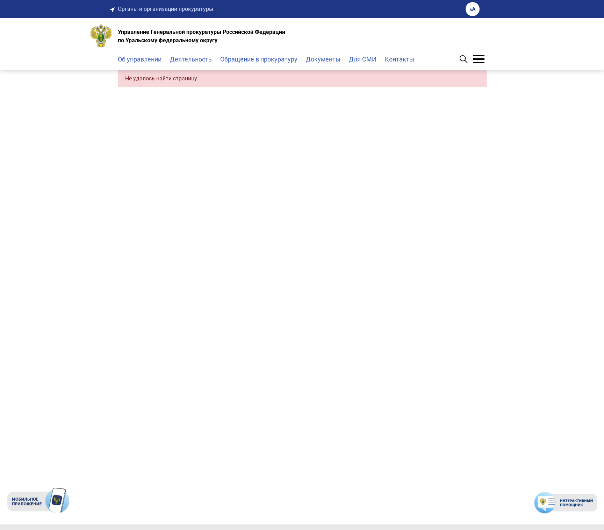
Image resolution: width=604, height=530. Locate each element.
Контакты (399, 59)
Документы (323, 59)
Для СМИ (362, 59)
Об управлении (139, 59)
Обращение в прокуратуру (258, 59)
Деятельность (191, 59)
